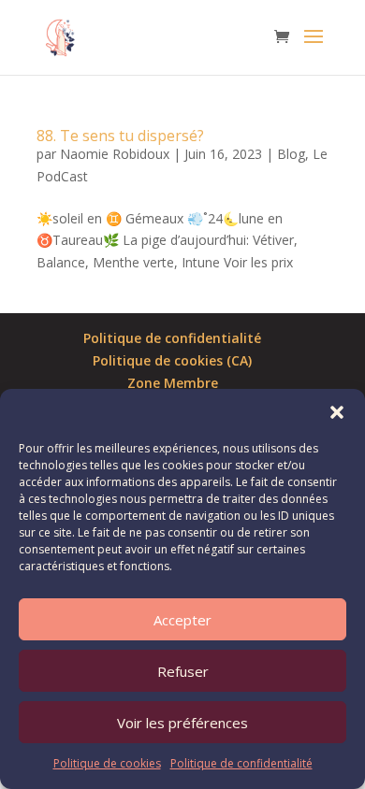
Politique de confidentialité (241, 763)
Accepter (182, 619)
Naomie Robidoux (114, 154)
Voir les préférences (182, 722)
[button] (337, 412)
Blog (291, 154)
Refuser (183, 671)
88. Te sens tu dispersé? (120, 135)
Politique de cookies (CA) (172, 360)
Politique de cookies (107, 763)
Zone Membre (172, 383)
